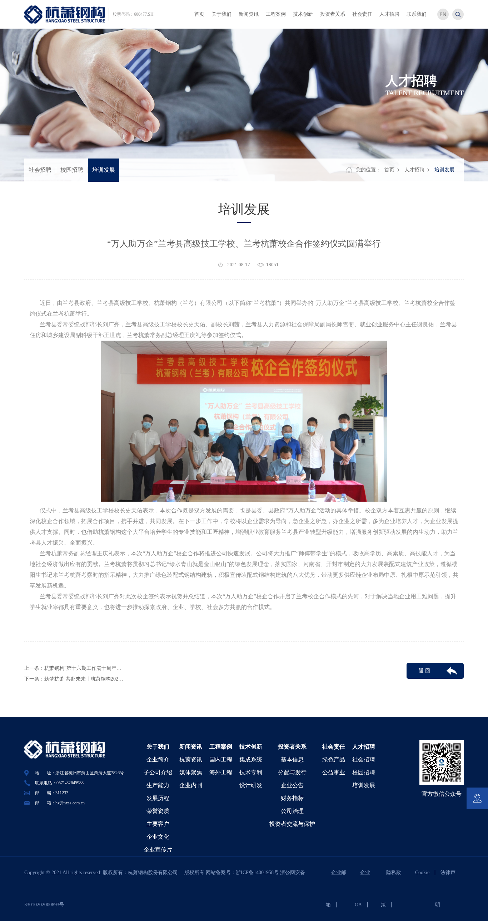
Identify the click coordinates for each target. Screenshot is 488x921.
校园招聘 (71, 170)
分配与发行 (292, 772)
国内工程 (220, 759)
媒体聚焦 (190, 772)
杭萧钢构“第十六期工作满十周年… (82, 668)
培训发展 (103, 170)
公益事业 (333, 772)
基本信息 (292, 759)
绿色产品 (333, 759)
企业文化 (157, 837)
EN (442, 14)
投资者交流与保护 (292, 824)
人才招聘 (414, 169)
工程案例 (220, 747)
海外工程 (220, 772)
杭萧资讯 (190, 759)
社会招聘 (40, 170)
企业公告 (292, 785)
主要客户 (157, 824)
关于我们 (157, 747)
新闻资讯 (190, 747)
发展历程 (157, 798)
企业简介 (157, 759)
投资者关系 (292, 747)
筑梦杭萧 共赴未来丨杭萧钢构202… (83, 679)
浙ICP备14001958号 (258, 872)
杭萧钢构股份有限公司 (155, 872)
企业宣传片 (158, 850)
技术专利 (250, 772)
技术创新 (250, 747)
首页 (389, 169)
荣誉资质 (157, 811)
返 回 (424, 670)
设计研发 (250, 785)
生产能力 (157, 785)
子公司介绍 (158, 772)
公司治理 (292, 811)
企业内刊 (190, 785)
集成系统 (250, 759)
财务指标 (292, 798)
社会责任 (333, 747)
